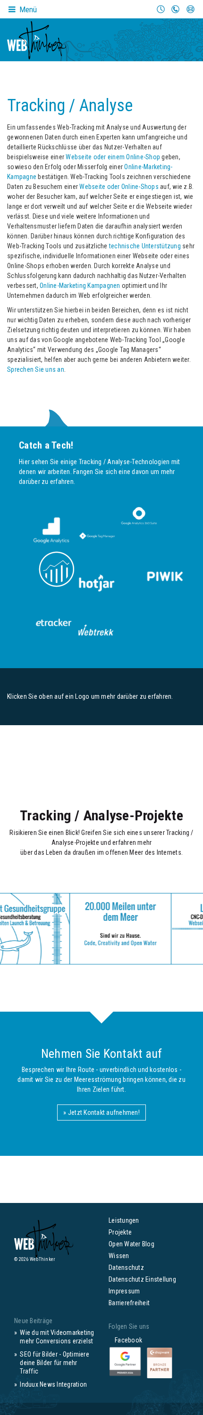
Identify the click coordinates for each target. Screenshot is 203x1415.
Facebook (125, 1340)
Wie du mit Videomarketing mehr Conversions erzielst (57, 1337)
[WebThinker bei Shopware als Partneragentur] (159, 1362)
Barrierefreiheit (129, 1303)
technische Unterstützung (145, 246)
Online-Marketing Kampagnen (80, 285)
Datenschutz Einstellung (142, 1279)
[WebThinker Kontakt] (86, 929)
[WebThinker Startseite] (36, 37)
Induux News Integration (53, 1384)
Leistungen (124, 1220)
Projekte (120, 1232)
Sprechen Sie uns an (35, 369)
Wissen (119, 1256)
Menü (27, 9)
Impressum (124, 1291)
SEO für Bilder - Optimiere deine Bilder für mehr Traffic (54, 1362)
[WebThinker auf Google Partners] (126, 1362)
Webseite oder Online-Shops (119, 186)
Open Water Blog (131, 1244)
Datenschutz (126, 1267)
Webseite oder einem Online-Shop (113, 157)
